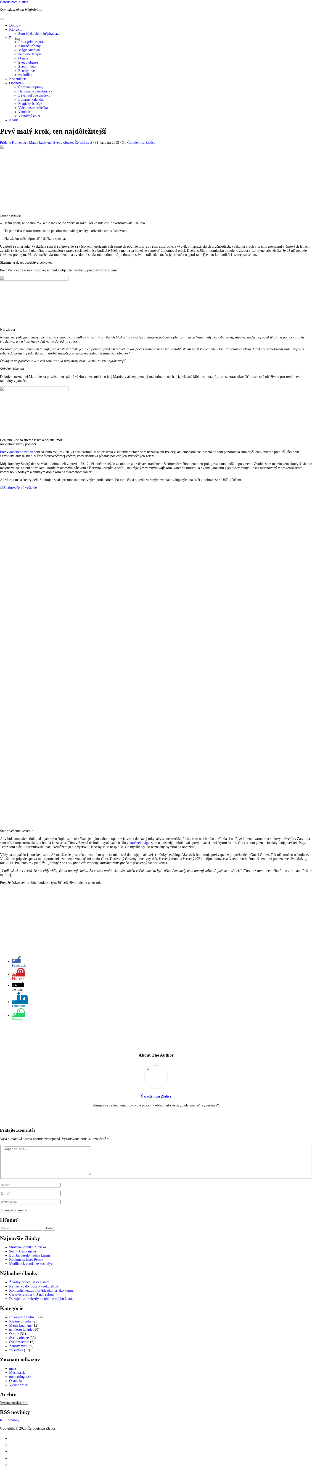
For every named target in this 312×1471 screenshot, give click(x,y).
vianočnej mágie (138, 843)
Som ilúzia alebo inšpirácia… (39, 33)
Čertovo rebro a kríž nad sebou (31, 1294)
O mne (23, 58)
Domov (14, 25)
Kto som (15, 29)
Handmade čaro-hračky (35, 91)
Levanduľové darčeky (34, 95)
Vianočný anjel (29, 116)
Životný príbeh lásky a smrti (29, 1282)
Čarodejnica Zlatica (14, 2)
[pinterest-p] (11, 1438)
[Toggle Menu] (23, 30)
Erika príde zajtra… (32, 42)
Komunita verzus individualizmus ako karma (41, 1290)
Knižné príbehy (29, 46)
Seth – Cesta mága (22, 1251)
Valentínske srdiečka (33, 108)
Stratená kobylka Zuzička (27, 1247)
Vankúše (24, 112)
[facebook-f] (11, 1465)
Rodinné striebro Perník (26, 1259)
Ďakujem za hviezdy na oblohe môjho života (41, 1299)
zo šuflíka (25, 75)
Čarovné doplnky (30, 87)
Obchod (15, 83)
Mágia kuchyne (29, 50)
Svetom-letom (28, 66)
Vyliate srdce (18, 1385)
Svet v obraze (28, 62)
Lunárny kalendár (31, 99)
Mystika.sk (17, 1372)
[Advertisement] (156, 920)
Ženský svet (27, 71)
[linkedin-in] (11, 1458)
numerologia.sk (20, 1377)
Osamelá (15, 1381)
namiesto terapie (30, 54)
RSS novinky (9, 1420)
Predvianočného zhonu (16, 452)
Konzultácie (17, 79)
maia (12, 1368)
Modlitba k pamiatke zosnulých (31, 1263)
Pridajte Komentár (13, 142)
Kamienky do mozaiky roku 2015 (33, 1286)
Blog (12, 38)
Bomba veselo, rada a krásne (29, 1255)
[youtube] (11, 1451)
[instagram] (11, 1445)
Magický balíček (30, 103)
